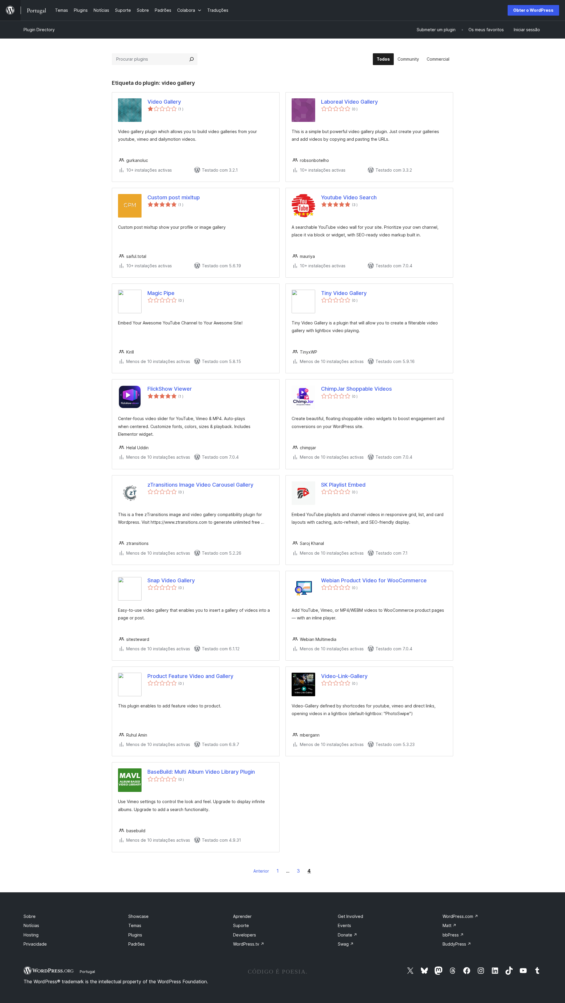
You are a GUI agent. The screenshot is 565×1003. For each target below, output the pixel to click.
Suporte (241, 925)
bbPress (453, 934)
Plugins (135, 934)
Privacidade (35, 943)
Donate (347, 934)
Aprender (242, 916)
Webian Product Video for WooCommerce (374, 580)
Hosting (31, 934)
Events (344, 925)
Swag (346, 943)
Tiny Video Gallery (344, 293)
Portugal (87, 971)
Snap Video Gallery (171, 580)
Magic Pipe (161, 293)
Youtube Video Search (349, 197)
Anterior (261, 870)
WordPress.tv (248, 943)
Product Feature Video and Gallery (190, 676)
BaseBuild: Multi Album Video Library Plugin (201, 772)
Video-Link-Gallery (344, 676)
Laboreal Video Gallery (349, 102)
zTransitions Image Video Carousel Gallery (200, 485)
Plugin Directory (39, 29)
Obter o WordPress (533, 10)
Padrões (136, 943)
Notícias (31, 925)
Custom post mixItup (173, 197)
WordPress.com (460, 916)
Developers (244, 934)
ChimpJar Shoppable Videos (356, 389)
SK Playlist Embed (343, 485)
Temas (134, 925)
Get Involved (350, 916)
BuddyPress (457, 943)
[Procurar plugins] (191, 59)
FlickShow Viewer (169, 389)
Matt (449, 925)
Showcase (138, 916)
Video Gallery (164, 102)
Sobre (30, 916)
